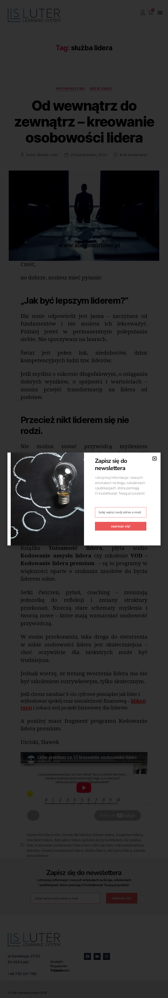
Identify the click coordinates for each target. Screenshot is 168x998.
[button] (154, 458)
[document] (84, 499)
